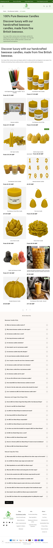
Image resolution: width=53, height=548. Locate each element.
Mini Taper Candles (15, 151)
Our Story (44, 517)
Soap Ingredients (32, 517)
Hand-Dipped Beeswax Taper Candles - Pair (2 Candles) (15, 92)
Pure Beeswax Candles (13, 11)
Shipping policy (45, 542)
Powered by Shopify (17, 542)
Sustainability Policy (44, 523)
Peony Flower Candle (38, 240)
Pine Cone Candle (38, 211)
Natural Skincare (21, 520)
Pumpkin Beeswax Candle (14, 301)
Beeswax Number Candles (38, 181)
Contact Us (44, 531)
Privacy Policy (44, 526)
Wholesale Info (44, 520)
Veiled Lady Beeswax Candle (14, 270)
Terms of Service (44, 528)
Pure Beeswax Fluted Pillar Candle (14, 211)
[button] (2, 6)
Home (4, 11)
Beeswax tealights (15, 122)
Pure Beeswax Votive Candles (14, 181)
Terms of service (38, 542)
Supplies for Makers (21, 526)
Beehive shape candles (38, 151)
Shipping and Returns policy (32, 521)
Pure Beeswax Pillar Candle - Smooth (38, 301)
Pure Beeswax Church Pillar (38, 122)
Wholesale (21, 528)
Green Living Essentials (21, 523)
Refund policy (24, 542)
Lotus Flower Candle (14, 240)
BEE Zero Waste (11, 542)
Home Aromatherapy (20, 517)
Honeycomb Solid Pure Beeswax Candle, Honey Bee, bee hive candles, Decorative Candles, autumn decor (38, 271)
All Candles (22, 11)
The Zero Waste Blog (32, 514)
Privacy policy (31, 542)
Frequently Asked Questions (33, 525)
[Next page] (30, 309)
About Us (45, 514)
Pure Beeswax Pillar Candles (38, 91)
